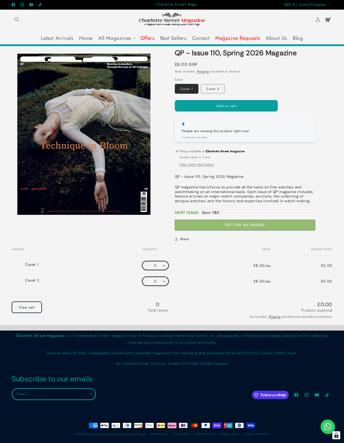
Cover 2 (212, 88)
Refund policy (159, 434)
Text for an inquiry (245, 225)
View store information (196, 164)
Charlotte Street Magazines (103, 434)
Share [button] (184, 239)
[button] (17, 19)
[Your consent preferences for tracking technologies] (336, 435)
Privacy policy (181, 434)
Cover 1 (186, 88)
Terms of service (205, 434)
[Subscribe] (90, 394)
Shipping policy (230, 434)
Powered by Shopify (133, 434)
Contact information (256, 434)
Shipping (203, 71)
